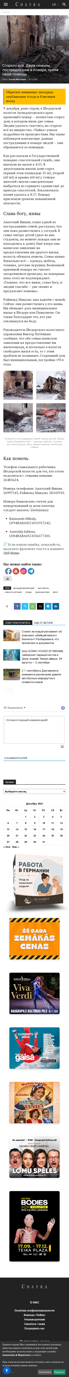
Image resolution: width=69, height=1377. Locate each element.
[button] (5, 4)
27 (8, 841)
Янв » (15, 846)
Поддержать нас (34, 1328)
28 (17, 841)
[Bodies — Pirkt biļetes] (34, 1226)
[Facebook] (17, 606)
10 (43, 823)
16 (34, 829)
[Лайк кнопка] (7, 578)
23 (34, 835)
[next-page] (11, 690)
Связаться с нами (34, 1323)
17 (43, 829)
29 (25, 841)
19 (61, 829)
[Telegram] (48, 606)
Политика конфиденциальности (35, 1310)
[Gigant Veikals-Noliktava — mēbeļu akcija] (34, 938)
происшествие (42, 592)
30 (34, 841)
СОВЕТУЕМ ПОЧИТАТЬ (17, 623)
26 (61, 835)
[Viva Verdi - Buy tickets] (34, 993)
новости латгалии (13, 592)
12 (61, 823)
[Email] (40, 606)
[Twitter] (25, 606)
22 (25, 835)
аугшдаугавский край (23, 588)
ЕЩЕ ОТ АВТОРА (43, 623)
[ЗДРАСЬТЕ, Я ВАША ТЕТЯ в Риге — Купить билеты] (34, 1102)
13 (8, 829)
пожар (28, 592)
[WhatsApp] (32, 606)
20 (8, 835)
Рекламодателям (34, 1319)
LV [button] (54, 4)
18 (52, 829)
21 (17, 835)
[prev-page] (5, 690)
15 (25, 829)
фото (55, 592)
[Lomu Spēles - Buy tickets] (34, 1157)
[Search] (64, 4)
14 (17, 829)
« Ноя (6, 846)
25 (52, 835)
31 (43, 841)
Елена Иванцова (17, 79)
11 (52, 823)
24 (43, 835)
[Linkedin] (55, 606)
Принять (59, 1372)
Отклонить (45, 1372)
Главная (6, 12)
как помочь (43, 588)
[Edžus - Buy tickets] (34, 1048)
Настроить (8, 1372)
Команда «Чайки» (34, 1315)
